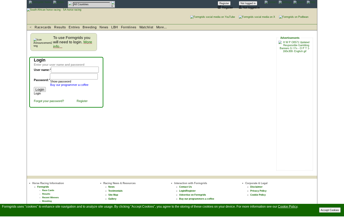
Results (60, 27)
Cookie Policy (258, 194)
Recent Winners (50, 197)
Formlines (128, 27)
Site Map (113, 194)
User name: (42, 69)
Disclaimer (256, 186)
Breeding (90, 27)
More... (161, 27)
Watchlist (146, 27)
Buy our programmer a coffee (69, 84)
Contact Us (185, 186)
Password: (41, 80)
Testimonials (115, 190)
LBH (114, 27)
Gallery (112, 198)
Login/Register (187, 190)
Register (82, 101)
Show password (60, 81)
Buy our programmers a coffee (196, 198)
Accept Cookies (330, 210)
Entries (74, 27)
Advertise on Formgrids (192, 194)
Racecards (43, 27)
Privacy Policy (258, 190)
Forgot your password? (49, 101)
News (104, 27)
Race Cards (48, 190)
